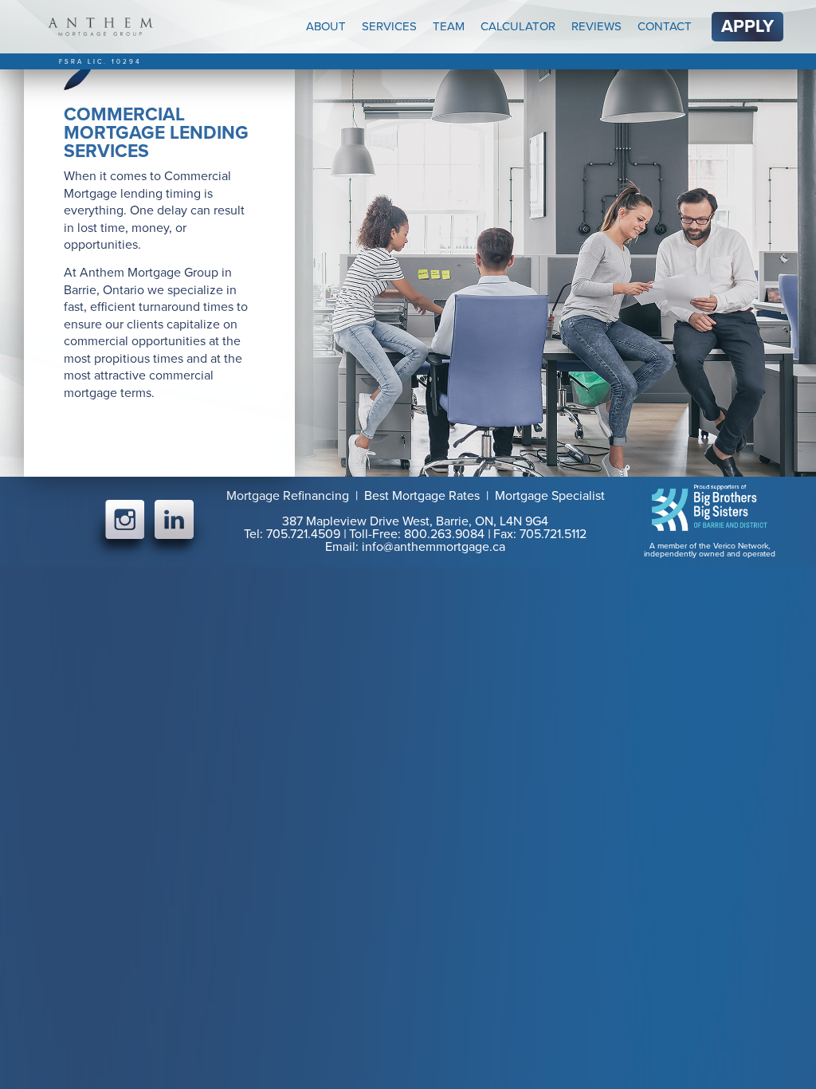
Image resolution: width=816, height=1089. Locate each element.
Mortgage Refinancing (287, 496)
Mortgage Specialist (550, 496)
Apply (747, 26)
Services (389, 26)
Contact (665, 26)
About (326, 26)
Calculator (518, 26)
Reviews (596, 26)
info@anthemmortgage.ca (433, 547)
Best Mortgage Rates (422, 496)
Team (449, 26)
